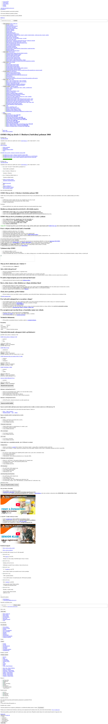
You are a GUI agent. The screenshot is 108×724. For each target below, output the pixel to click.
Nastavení (3, 715)
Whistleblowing (6, 650)
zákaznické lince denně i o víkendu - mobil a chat (23, 307)
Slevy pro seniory (23, 521)
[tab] (54, 417)
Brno (4, 658)
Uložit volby (3, 722)
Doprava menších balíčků (8, 149)
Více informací (41, 707)
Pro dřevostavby (6, 71)
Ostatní (2, 641)
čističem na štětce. (26, 280)
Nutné (3, 716)
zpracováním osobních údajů (12, 606)
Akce (4, 112)
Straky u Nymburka (7, 669)
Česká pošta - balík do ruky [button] (6, 424)
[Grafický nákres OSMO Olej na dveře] (17, 261)
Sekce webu (3, 611)
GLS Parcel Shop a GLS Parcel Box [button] (7, 473)
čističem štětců (24, 245)
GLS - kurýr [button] (3, 436)
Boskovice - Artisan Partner (8, 670)
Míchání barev (6, 634)
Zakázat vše (2, 714)
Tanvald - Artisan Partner (8, 674)
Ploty (4, 105)
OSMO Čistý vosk (52, 225)
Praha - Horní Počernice (7, 665)
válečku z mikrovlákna (26, 242)
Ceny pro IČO (6, 1)
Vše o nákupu (5, 3)
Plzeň (4, 664)
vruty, (13, 412)
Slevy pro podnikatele (7, 630)
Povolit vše (7, 715)
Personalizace (4, 721)
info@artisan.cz (24, 140)
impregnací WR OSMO (55, 241)
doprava (6, 556)
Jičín (4, 662)
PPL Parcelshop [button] (4, 466)
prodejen (7, 569)
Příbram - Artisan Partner (8, 673)
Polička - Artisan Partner (8, 672)
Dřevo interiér (6, 51)
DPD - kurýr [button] (3, 417)
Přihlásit (17, 605)
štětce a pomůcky (9, 411)
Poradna (4, 629)
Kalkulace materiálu (7, 637)
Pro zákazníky (3, 624)
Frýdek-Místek (6, 660)
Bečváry (4, 656)
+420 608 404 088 (7, 8)
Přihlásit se (2, 17)
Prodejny (5, 113)
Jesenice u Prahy (6, 661)
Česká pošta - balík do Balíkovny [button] (7, 458)
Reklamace (5, 647)
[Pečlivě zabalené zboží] (5, 296)
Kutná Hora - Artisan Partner (8, 671)
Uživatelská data (5, 720)
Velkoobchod (5, 2)
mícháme (7, 582)
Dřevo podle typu (7, 23)
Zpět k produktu (3, 145)
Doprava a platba (6, 628)
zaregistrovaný (9, 519)
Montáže (4, 632)
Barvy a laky (6, 79)
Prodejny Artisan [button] (4, 444)
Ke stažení (5, 648)
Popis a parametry (6, 147)
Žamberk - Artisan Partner (8, 675)
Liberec (4, 663)
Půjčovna (5, 633)
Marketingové (5, 719)
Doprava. (27, 289)
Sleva (4, 150)
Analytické (4, 717)
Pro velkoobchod (6, 645)
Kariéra (4, 4)
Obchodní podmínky (7, 649)
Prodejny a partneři (4, 654)
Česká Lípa (5, 659)
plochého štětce (16, 242)
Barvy (4, 411)
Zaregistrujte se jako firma (8, 492)
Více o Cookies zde (56, 709)
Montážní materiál (7, 86)
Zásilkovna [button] (3, 450)
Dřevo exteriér (6, 62)
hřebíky (16, 412)
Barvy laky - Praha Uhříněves (9, 668)
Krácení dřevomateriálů (7, 636)
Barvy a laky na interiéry (8, 131)
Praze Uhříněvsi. (20, 303)
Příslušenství (5, 148)
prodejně (14, 447)
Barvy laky (5, 130)
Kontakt (4, 6)
